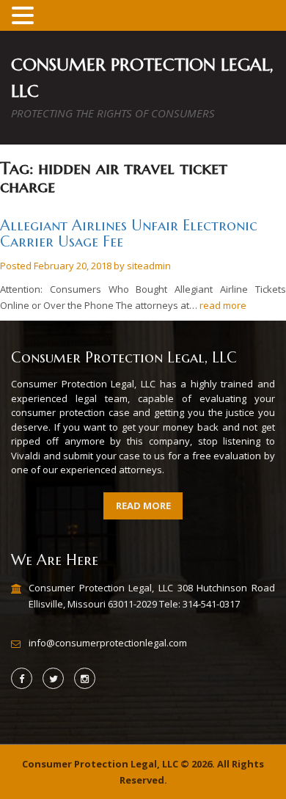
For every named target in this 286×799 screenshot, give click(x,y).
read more (222, 305)
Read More (143, 505)
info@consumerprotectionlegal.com (108, 642)
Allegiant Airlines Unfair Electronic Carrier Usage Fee (128, 233)
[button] (25, 16)
